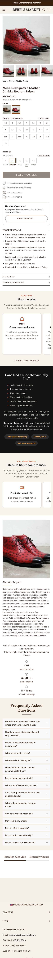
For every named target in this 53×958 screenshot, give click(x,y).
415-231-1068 (19, 940)
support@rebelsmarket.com (22, 935)
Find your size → (26, 219)
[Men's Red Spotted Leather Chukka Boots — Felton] (8, 71)
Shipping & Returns (13, 282)
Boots (11, 81)
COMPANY (8, 912)
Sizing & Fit (9, 277)
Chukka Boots (22, 81)
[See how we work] (30, 99)
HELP (5, 921)
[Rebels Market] (26, 9)
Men (4, 81)
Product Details (12, 230)
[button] (43, 9)
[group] (26, 3)
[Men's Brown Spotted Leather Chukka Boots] (7, 109)
